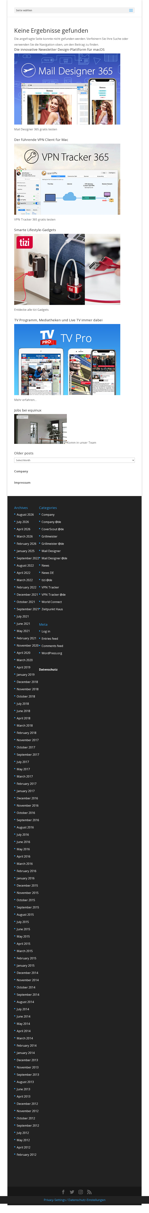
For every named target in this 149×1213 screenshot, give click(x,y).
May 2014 (23, 1024)
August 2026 (25, 515)
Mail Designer (51, 551)
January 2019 (26, 675)
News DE (48, 573)
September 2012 (28, 1126)
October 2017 (26, 747)
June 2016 (23, 842)
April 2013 (23, 1096)
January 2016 (26, 878)
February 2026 (26, 544)
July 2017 (23, 762)
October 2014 (26, 987)
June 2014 (23, 1016)
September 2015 (28, 907)
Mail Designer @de (54, 558)
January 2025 (26, 551)
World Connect (52, 602)
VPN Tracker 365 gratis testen (34, 219)
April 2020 (23, 653)
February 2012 (26, 1155)
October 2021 (26, 602)
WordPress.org (52, 653)
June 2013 (23, 1089)
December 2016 (27, 798)
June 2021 (23, 624)
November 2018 (28, 689)
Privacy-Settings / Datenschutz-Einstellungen (74, 1200)
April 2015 (23, 944)
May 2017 (23, 769)
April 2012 (23, 1147)
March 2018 (25, 726)
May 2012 (23, 1140)
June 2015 (23, 929)
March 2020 (25, 660)
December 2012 (27, 1104)
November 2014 (28, 980)
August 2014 (25, 1002)
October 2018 (26, 696)
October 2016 (26, 813)
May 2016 (23, 849)
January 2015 (26, 966)
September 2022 (28, 558)
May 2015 (23, 936)
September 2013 (28, 1075)
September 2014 (28, 995)
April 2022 (23, 573)
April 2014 (23, 1031)
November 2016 (28, 806)
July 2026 (23, 522)
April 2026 (23, 529)
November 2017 (28, 740)
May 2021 (23, 631)
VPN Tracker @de (54, 595)
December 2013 (27, 1060)
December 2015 (27, 886)
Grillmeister (49, 536)
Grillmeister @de (53, 544)
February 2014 (26, 1046)
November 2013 (28, 1067)
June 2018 (23, 711)
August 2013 (25, 1082)
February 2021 (26, 638)
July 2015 (23, 922)
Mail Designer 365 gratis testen (35, 129)
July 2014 (23, 1009)
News (45, 565)
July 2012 (23, 1133)
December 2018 (27, 682)
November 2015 (28, 893)
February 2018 (26, 733)
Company (21, 471)
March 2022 (25, 580)
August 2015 (25, 915)
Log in (46, 631)
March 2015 (25, 951)
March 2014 (25, 1038)
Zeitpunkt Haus (52, 609)
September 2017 (28, 755)
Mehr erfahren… (25, 400)
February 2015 (26, 958)
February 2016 (26, 871)
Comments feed (52, 646)
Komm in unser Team (81, 443)
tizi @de (47, 580)
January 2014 (26, 1053)
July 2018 (23, 704)
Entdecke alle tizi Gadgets (31, 310)
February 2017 (26, 784)
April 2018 (23, 718)
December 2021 (27, 595)
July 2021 (23, 616)
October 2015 (26, 900)
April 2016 (23, 856)
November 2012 (28, 1111)
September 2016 (28, 820)
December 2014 (27, 973)
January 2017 (26, 791)
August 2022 (25, 565)
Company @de (51, 522)
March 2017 (25, 776)
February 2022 (26, 587)
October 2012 (26, 1118)
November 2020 (28, 646)
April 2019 (23, 667)
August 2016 (25, 827)
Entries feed (50, 639)
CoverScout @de (53, 529)
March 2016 (25, 864)
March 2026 (25, 536)
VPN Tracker (50, 587)
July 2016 (23, 835)
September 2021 (28, 609)
